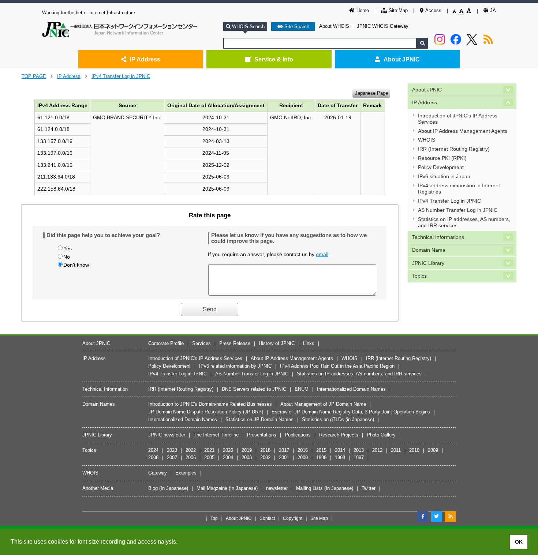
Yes (67, 248)
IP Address (145, 59)
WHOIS (426, 140)
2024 (153, 450)
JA (493, 10)
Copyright (292, 518)
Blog (153, 488)
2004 (228, 457)
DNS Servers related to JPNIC (254, 389)
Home (362, 10)
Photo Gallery (381, 435)
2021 (209, 450)
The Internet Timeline (216, 435)
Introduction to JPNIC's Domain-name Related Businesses (210, 404)
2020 (228, 450)
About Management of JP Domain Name (323, 404)
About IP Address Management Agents (462, 131)
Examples (186, 473)
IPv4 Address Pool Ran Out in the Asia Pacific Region (337, 366)
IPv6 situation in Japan (444, 176)
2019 (247, 450)
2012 (377, 450)
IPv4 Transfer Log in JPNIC (120, 76)
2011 (396, 450)
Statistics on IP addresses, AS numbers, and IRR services (464, 222)
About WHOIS (334, 26)
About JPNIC (402, 59)
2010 (414, 450)
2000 (303, 457)
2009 (433, 450)
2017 (284, 450)
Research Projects (338, 435)
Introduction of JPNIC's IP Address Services (457, 119)
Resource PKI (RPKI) (442, 158)
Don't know (76, 265)
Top (214, 518)
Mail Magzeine (212, 488)
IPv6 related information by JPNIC (235, 366)
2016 (303, 450)
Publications (298, 435)
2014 (340, 450)
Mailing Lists (309, 488)
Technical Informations (438, 237)
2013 (359, 450)
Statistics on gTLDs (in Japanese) (338, 419)
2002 (265, 457)
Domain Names (98, 404)
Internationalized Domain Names (351, 389)
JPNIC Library (428, 263)
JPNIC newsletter (166, 435)
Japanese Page (371, 92)
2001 (284, 457)
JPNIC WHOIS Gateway (382, 26)
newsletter (277, 488)
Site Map (398, 10)
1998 (340, 457)
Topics (419, 276)
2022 (191, 450)
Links (308, 343)
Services (201, 343)
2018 (265, 450)
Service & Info (273, 59)
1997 (359, 457)
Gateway (157, 473)
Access (433, 10)
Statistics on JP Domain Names (259, 419)
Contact (267, 518)
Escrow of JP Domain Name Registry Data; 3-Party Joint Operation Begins (351, 412)
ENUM (302, 389)
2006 (191, 457)
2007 (172, 457)
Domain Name (428, 250)
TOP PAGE (34, 76)
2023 (172, 450)
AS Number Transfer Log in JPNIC (457, 210)
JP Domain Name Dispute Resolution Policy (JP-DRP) (205, 412)
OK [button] (519, 542)
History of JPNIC (277, 343)
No (66, 257)
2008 (153, 457)
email (322, 254)
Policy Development (441, 167)
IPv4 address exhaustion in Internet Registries (459, 189)
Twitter (369, 488)
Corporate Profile (166, 343)
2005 (209, 457)
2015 (321, 450)
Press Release (234, 343)
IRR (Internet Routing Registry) (454, 149)
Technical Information (105, 389)
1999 (321, 457)
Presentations (261, 435)
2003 (247, 457)
